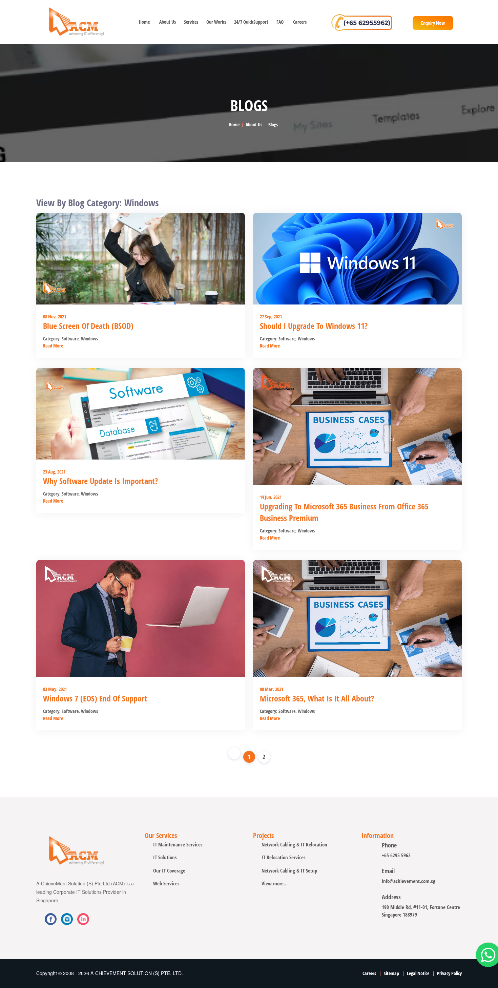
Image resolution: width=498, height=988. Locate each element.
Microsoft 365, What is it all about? (317, 698)
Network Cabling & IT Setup (289, 870)
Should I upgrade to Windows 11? (314, 325)
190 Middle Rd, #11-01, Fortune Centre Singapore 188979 (421, 911)
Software (70, 338)
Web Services (166, 883)
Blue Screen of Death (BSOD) (88, 325)
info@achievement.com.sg (408, 881)
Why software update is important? (100, 480)
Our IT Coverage (169, 870)
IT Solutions (165, 857)
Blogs (273, 124)
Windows (89, 338)
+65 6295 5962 (396, 855)
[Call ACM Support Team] (361, 22)
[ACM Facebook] (51, 919)
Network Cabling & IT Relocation (294, 844)
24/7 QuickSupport (250, 22)
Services (190, 22)
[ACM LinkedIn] (67, 919)
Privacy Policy (449, 973)
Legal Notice (418, 973)
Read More (53, 345)
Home (144, 22)
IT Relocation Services (284, 857)
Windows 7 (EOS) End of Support (95, 698)
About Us (166, 22)
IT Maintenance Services (178, 844)
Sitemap (391, 973)
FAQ (280, 22)
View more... (275, 883)
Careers (300, 22)
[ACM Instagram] (83, 919)
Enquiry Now (433, 23)
